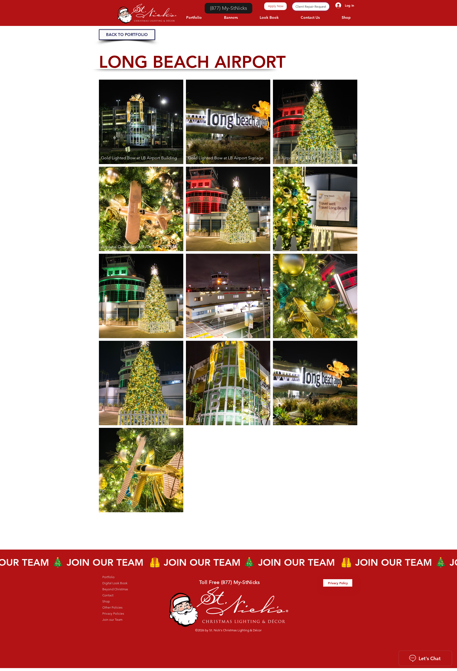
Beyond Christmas (115, 589)
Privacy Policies (113, 613)
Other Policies (112, 607)
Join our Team (112, 620)
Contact (107, 595)
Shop (106, 601)
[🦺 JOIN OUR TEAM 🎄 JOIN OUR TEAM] (228, 562)
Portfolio (108, 577)
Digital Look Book (114, 583)
